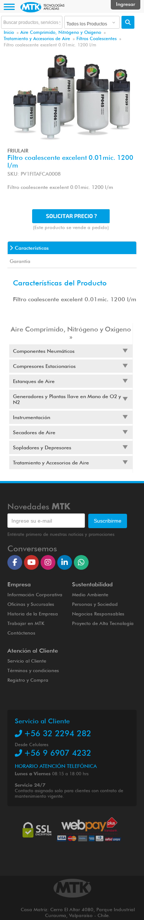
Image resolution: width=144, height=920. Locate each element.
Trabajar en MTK (25, 623)
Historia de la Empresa (32, 614)
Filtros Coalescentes (96, 38)
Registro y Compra (27, 680)
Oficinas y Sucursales (30, 604)
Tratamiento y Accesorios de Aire (37, 38)
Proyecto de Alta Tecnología (103, 623)
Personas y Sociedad (95, 604)
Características (32, 248)
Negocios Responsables (98, 614)
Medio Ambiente (90, 594)
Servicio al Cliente (26, 661)
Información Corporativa (34, 594)
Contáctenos (21, 633)
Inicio (9, 32)
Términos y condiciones (33, 670)
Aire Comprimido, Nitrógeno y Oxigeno (60, 32)
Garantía (20, 261)
